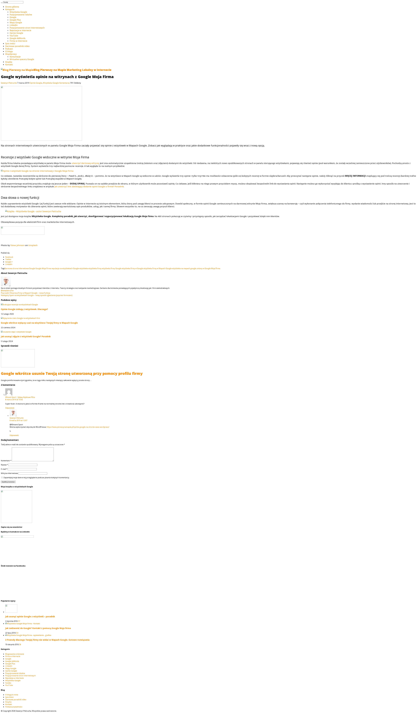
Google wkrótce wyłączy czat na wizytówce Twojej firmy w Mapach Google (39, 322)
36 (20, 644)
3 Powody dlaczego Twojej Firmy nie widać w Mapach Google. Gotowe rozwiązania (47, 639)
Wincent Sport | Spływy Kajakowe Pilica (20, 397)
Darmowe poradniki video (17, 46)
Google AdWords (17, 38)
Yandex (8, 683)
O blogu (9, 51)
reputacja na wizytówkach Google (65, 268)
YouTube (14, 35)
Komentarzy (64, 83)
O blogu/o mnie (11, 695)
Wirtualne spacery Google (22, 59)
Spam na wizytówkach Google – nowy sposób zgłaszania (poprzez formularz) (36, 295)
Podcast (9, 48)
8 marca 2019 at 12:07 (18, 420)
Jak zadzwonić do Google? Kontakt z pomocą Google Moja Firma (38, 628)
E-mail (4, 469)
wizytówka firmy (94, 268)
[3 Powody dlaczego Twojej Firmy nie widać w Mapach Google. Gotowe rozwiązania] (28, 635)
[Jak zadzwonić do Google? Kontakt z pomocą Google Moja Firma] (22, 623)
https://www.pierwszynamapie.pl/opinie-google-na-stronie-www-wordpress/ (78, 427)
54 (17, 633)
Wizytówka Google (18, 12)
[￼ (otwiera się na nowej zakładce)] (23, 233)
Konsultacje (15, 56)
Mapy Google (16, 22)
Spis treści (10, 43)
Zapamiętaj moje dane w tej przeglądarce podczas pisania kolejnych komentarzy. (36, 477)
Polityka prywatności (13, 707)
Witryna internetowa (9, 473)
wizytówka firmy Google (111, 268)
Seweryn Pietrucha (9, 83)
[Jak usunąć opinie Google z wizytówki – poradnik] (11, 612)
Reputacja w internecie (20, 30)
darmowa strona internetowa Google (20, 268)
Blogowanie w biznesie (14, 654)
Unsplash (33, 245)
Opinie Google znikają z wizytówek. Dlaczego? (24, 309)
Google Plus (15, 20)
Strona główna (12, 6)
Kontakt (9, 64)
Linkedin (14, 25)
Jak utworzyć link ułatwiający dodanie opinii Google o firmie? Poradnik (89, 186)
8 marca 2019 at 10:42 (14, 399)
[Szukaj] (2, 2)
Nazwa (4, 465)
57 (19, 621)
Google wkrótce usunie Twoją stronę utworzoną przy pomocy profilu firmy (72, 373)
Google (13, 17)
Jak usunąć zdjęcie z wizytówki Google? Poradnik (26, 336)
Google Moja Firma (43, 268)
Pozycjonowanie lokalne (21, 14)
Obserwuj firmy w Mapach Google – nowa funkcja (25, 293)
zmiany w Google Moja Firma (208, 268)
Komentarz (6, 460)
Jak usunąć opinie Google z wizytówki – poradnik (30, 616)
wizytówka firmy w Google (132, 268)
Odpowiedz (9, 408)
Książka (8, 62)
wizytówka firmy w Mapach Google (157, 268)
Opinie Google (16, 33)
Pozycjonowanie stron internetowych (27, 27)
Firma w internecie (18, 41)
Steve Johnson (17, 245)
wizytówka (83, 268)
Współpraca (11, 54)
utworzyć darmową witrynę (85, 163)
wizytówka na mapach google (184, 268)
